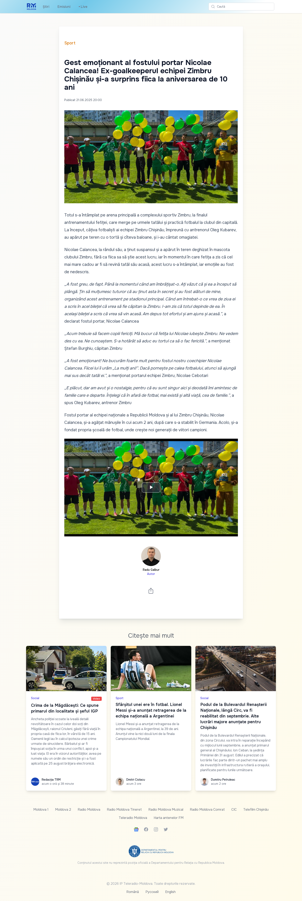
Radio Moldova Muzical (165, 809)
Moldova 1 (40, 809)
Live (83, 7)
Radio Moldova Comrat (207, 809)
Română (132, 892)
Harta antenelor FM (168, 818)
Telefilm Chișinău (256, 809)
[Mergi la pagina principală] (31, 6)
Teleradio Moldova (133, 818)
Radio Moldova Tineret (124, 809)
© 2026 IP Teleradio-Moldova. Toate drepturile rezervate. (151, 883)
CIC (234, 809)
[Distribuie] (151, 590)
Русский (152, 892)
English (170, 892)
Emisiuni (64, 7)
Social (35, 698)
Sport (69, 43)
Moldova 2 (63, 809)
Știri (46, 7)
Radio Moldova (89, 809)
